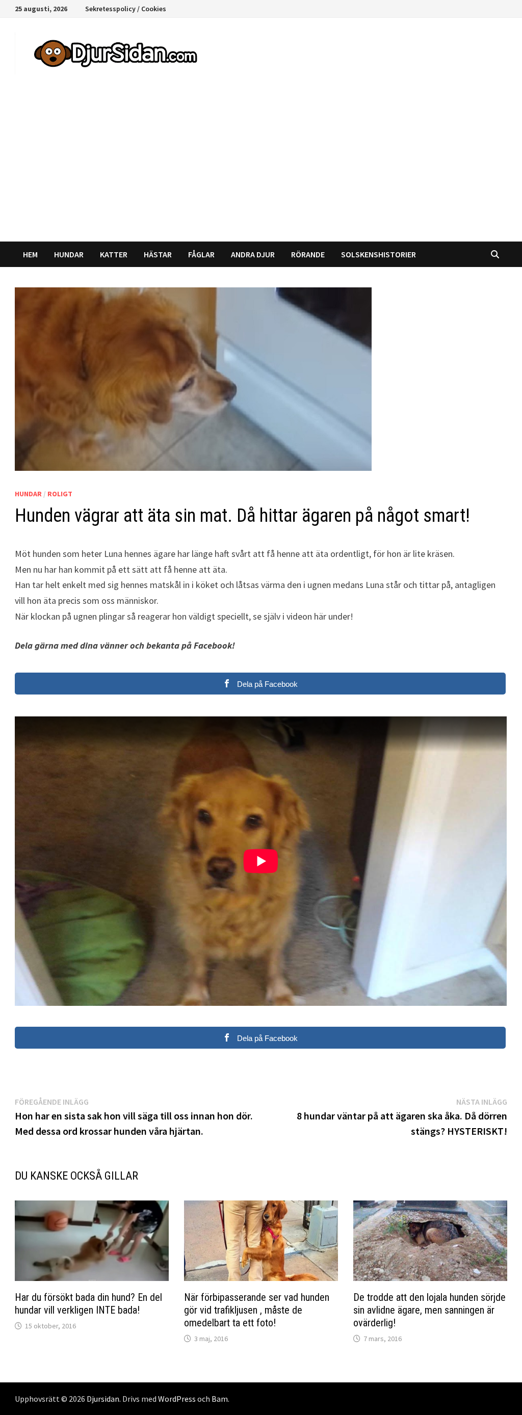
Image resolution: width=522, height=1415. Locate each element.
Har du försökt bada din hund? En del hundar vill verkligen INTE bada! (88, 1303)
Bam (220, 1399)
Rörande (308, 254)
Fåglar (201, 254)
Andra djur (253, 254)
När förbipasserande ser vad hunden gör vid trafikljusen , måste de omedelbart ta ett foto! (256, 1310)
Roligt (59, 493)
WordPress (177, 1399)
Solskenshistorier (378, 254)
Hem (30, 254)
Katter (113, 254)
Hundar (69, 254)
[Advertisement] (261, 165)
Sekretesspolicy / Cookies (125, 8)
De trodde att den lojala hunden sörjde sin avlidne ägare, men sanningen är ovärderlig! (429, 1310)
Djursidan (103, 1399)
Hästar (158, 254)
